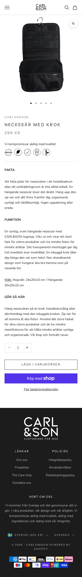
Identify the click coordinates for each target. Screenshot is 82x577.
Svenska (62, 535)
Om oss (22, 460)
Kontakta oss (22, 483)
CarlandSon (17, 117)
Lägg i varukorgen (41, 364)
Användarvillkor (60, 467)
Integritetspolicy (60, 460)
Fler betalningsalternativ (41, 389)
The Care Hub (22, 475)
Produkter (22, 467)
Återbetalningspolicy (60, 475)
